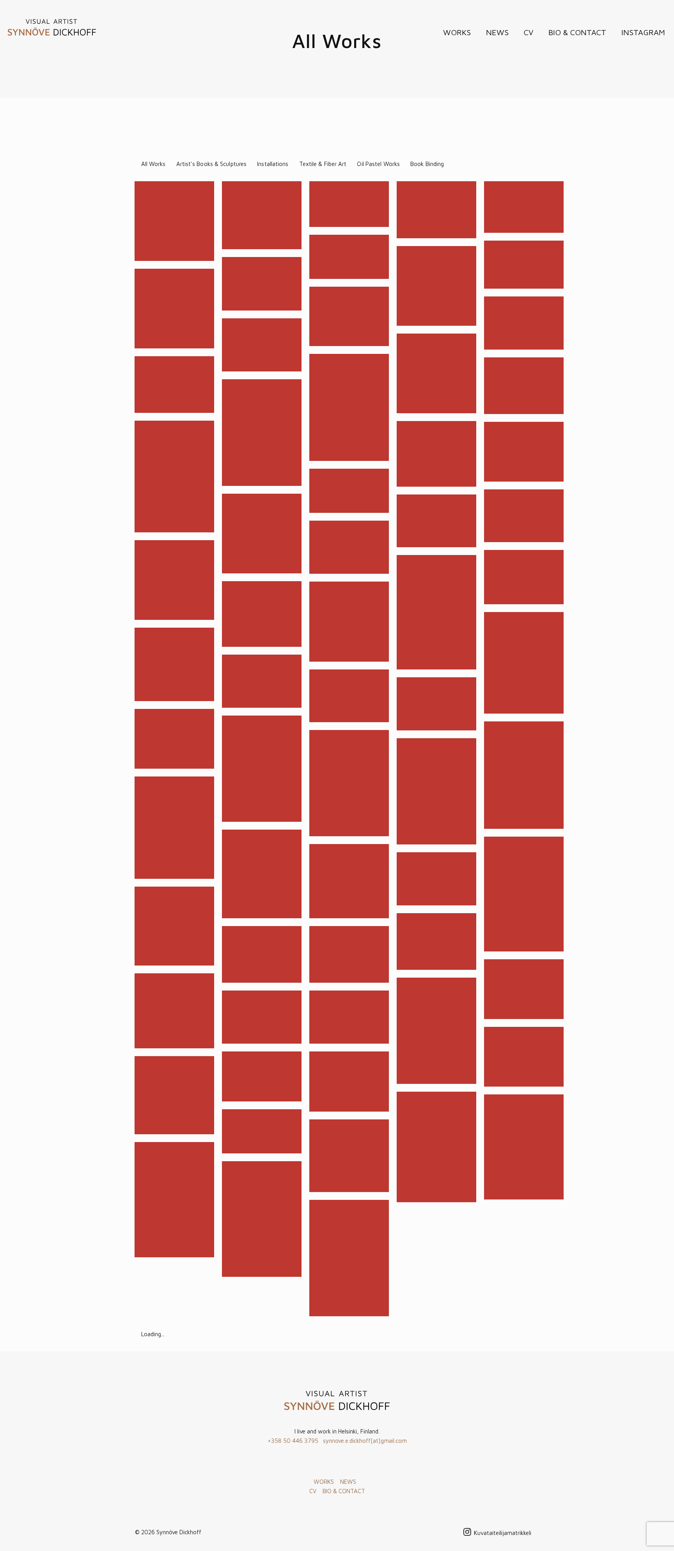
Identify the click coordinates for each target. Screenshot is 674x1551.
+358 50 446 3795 (293, 1440)
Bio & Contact (577, 32)
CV (312, 1491)
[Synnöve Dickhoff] (52, 27)
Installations (272, 164)
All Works (153, 164)
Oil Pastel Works (378, 164)
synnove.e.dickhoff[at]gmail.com (365, 1440)
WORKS (324, 1481)
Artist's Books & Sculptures (211, 164)
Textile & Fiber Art (323, 164)
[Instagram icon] (467, 1533)
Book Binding (427, 164)
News (497, 32)
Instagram (643, 32)
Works (457, 32)
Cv (528, 32)
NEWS (348, 1481)
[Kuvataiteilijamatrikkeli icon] (502, 1533)
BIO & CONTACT (344, 1491)
